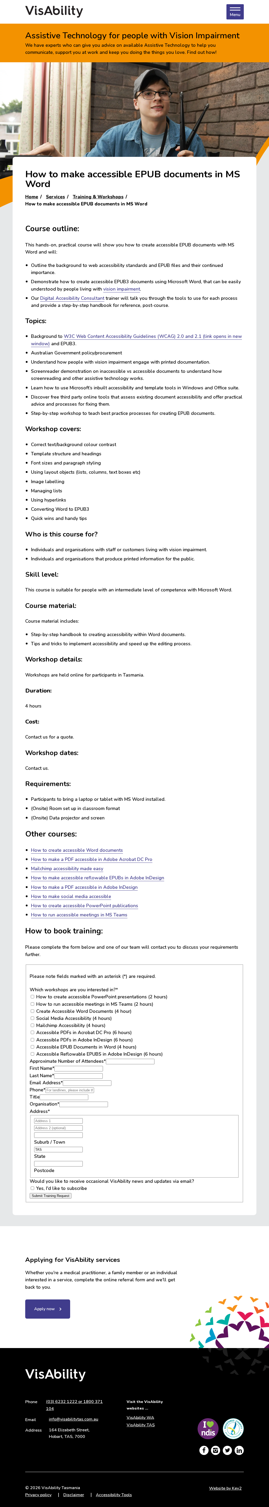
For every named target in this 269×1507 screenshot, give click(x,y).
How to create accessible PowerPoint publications (84, 905)
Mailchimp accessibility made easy (67, 868)
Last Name (42, 1075)
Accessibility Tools (114, 1495)
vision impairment (121, 289)
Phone (37, 1090)
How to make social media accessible (71, 896)
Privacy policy (38, 1495)
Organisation (44, 1104)
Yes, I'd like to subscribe (61, 1188)
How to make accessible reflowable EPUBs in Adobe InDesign (97, 878)
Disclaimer (73, 1495)
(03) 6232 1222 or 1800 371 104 (74, 1405)
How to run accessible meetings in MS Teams (79, 915)
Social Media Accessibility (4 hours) (73, 1018)
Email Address (46, 1083)
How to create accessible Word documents (77, 850)
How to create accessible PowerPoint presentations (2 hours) (101, 997)
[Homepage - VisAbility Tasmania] (54, 12)
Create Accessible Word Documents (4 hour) (83, 1011)
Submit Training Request (50, 1196)
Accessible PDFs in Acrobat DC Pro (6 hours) (83, 1032)
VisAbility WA (140, 1417)
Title (35, 1097)
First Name (42, 1068)
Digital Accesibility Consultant (72, 298)
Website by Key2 (225, 1488)
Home (31, 197)
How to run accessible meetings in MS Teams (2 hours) (94, 1004)
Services (55, 197)
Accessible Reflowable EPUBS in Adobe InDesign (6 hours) (99, 1054)
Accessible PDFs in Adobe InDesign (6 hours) (84, 1040)
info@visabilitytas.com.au (73, 1419)
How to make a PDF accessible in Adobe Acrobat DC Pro (91, 859)
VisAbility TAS (141, 1425)
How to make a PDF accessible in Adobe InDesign (84, 887)
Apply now (44, 1309)
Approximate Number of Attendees (68, 1061)
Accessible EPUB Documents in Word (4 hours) (86, 1047)
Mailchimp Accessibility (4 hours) (70, 1025)
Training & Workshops (98, 197)
